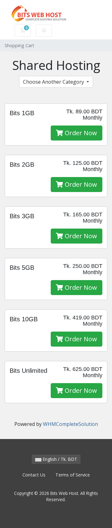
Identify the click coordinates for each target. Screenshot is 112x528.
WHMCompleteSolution (70, 424)
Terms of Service (72, 475)
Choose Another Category (54, 81)
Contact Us (33, 475)
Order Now (80, 133)
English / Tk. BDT (59, 459)
